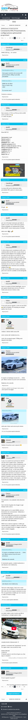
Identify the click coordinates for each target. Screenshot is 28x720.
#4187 (25, 214)
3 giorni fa (4, 652)
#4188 (25, 242)
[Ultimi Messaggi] (5, 14)
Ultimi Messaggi (16, 18)
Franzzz (8, 351)
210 (14, 686)
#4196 (25, 490)
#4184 (25, 124)
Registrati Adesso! (14, 693)
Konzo (4, 388)
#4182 (25, 60)
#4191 (25, 316)
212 (19, 686)
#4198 (25, 572)
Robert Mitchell (5, 650)
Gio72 (7, 63)
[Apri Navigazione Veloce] (26, 25)
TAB (7, 456)
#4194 (25, 436)
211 (17, 686)
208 (10, 686)
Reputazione (5, 55)
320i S (7, 671)
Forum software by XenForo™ (14, 712)
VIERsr (8, 108)
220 (24, 686)
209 (12, 686)
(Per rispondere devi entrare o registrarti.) (17, 684)
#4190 (25, 297)
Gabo (7, 320)
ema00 (8, 127)
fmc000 (8, 575)
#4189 (25, 278)
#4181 (25, 44)
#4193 (25, 395)
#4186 (25, 197)
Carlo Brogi (9, 47)
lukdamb (8, 440)
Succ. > (22, 40)
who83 (8, 388)
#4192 (25, 347)
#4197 (25, 539)
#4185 (25, 180)
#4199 (25, 605)
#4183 (25, 104)
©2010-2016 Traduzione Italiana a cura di (14, 714)
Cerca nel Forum (6, 18)
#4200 (25, 668)
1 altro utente (20, 388)
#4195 (25, 452)
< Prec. (2, 686)
